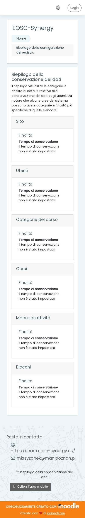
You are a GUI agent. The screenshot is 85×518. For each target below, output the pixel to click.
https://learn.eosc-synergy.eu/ (43, 451)
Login (74, 7)
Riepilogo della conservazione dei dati (46, 474)
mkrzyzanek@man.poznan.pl (46, 458)
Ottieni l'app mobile (32, 486)
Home (21, 38)
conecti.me (56, 513)
